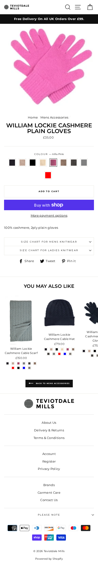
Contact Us (49, 500)
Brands (49, 485)
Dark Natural (63, 163)
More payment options (49, 215)
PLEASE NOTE (49, 514)
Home (33, 117)
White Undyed (43, 163)
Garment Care (49, 492)
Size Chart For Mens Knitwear (49, 241)
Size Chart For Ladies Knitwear (49, 250)
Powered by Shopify (49, 558)
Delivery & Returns (49, 430)
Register (49, 461)
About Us (49, 422)
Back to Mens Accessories (52, 383)
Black (32, 163)
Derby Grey (74, 163)
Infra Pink (53, 163)
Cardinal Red (48, 175)
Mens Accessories (54, 117)
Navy (12, 163)
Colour (49, 154)
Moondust (22, 163)
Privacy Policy (49, 469)
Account (49, 454)
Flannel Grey (84, 163)
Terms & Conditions (49, 438)
